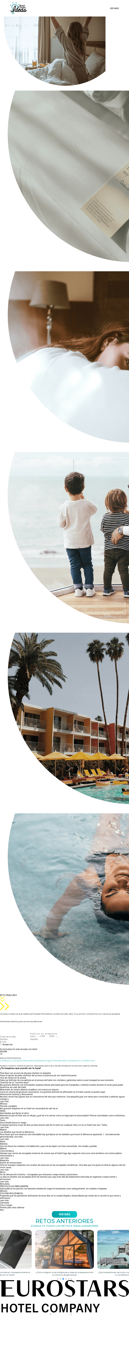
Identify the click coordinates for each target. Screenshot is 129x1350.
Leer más (4, 1101)
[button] (57, 1279)
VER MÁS (64, 1214)
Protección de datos (60, 1314)
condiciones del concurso (25, 1044)
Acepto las (20, 1045)
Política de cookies (80, 1314)
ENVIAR (3, 1051)
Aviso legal (45, 1314)
